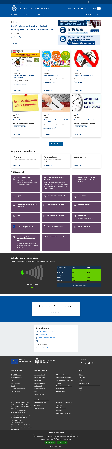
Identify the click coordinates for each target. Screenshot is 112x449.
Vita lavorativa (37, 380)
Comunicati (82, 378)
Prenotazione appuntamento (41, 400)
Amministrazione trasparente (64, 402)
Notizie (78, 70)
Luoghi (80, 388)
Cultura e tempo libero (39, 378)
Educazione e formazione (62, 375)
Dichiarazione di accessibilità (63, 413)
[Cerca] (99, 8)
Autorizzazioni (60, 388)
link (70, 439)
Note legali (59, 410)
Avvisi (15, 22)
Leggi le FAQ (37, 405)
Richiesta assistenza (39, 408)
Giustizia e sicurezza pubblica (63, 377)
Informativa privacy (61, 408)
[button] (56, 446)
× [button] (110, 432)
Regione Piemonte (16, 2)
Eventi (80, 391)
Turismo (36, 391)
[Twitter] (77, 8)
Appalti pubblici (38, 386)
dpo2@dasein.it (19, 423)
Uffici (12, 380)
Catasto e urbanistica (39, 389)
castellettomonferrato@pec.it (22, 415)
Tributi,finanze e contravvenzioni (64, 380)
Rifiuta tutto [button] (62, 442)
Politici (13, 386)
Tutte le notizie (55, 144)
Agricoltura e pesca (61, 391)
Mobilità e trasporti (39, 394)
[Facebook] (74, 8)
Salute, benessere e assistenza (64, 386)
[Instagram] (85, 8)
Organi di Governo (16, 375)
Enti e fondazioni (15, 383)
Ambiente (58, 383)
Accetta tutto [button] (50, 442)
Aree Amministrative (16, 378)
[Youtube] (81, 8)
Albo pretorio (59, 405)
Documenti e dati (15, 391)
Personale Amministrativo (18, 389)
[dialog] (56, 439)
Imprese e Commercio (39, 383)
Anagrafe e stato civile (39, 375)
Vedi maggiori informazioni (79, 285)
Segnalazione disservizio (40, 403)
